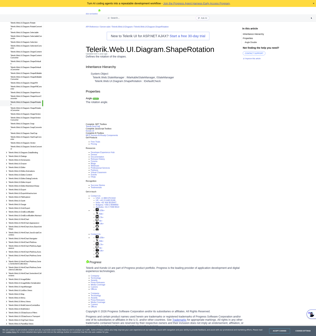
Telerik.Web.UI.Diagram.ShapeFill (24, 83)
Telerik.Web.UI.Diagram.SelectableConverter (26, 37)
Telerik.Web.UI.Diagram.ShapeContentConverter (26, 56)
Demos (94, 155)
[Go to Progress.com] (94, 263)
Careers (94, 287)
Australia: (107, 207)
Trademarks (179, 319)
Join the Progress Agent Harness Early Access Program (196, 3)
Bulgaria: (107, 205)
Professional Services (100, 168)
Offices (94, 289)
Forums (94, 161)
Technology (96, 278)
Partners (94, 170)
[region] (158, 331)
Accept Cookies (279, 331)
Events (94, 175)
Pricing (94, 144)
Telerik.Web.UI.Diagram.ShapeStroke (25, 114)
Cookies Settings (303, 331)
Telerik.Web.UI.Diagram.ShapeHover (25, 92)
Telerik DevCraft (93, 126)
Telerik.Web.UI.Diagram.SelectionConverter (26, 47)
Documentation (97, 157)
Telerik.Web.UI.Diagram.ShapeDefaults (25, 62)
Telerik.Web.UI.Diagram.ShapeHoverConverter (26, 97)
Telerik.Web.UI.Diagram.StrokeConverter (26, 148)
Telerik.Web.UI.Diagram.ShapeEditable (26, 73)
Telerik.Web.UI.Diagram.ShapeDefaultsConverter (25, 68)
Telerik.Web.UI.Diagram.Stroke (22, 143)
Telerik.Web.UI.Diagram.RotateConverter (26, 27)
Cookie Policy (11, 332)
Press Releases (98, 282)
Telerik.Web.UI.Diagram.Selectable (24, 32)
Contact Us (95, 196)
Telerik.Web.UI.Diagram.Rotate (22, 23)
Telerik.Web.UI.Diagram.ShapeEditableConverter (26, 78)
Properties (93, 91)
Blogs (93, 163)
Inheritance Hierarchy (101, 67)
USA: (106, 198)
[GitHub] (97, 227)
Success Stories (98, 185)
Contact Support (254, 53)
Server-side (105, 27)
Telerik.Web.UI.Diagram (122, 27)
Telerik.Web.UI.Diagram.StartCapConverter (26, 138)
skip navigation (92, 14)
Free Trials (95, 142)
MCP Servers (92, 135)
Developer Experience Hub (103, 152)
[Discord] (97, 230)
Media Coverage (98, 285)
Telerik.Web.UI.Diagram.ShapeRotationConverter (25, 109)
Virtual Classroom (98, 172)
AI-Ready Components (108, 135)
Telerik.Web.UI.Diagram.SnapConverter (26, 128)
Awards (94, 280)
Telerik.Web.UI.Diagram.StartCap (23, 133)
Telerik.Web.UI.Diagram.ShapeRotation (25, 103)
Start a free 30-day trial (187, 36)
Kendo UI (90, 131)
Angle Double (251, 42)
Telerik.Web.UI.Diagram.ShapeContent (26, 52)
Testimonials (96, 187)
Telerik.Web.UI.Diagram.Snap (22, 124)
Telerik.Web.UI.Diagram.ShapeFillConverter (26, 87)
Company (95, 276)
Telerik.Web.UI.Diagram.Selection (24, 42)
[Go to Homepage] (99, 14)
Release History (98, 159)
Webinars (95, 166)
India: (106, 202)
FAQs (93, 177)
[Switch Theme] (312, 18)
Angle (92, 98)
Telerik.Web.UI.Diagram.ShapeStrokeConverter (25, 119)
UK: (105, 200)
